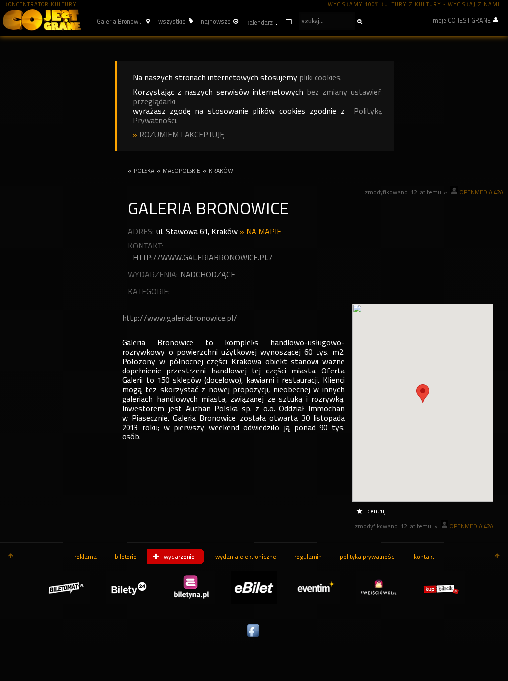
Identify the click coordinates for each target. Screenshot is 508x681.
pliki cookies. (320, 77)
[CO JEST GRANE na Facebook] (254, 637)
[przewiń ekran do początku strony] (11, 556)
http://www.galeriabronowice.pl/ (203, 257)
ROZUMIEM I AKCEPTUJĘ (181, 134)
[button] (122, 21)
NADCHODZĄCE (207, 274)
